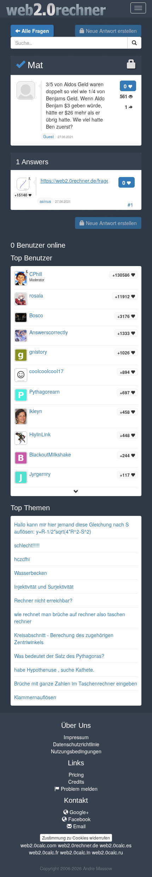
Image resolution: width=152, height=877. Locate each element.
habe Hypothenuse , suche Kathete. (54, 669)
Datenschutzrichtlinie (76, 744)
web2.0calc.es (115, 845)
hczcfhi (22, 559)
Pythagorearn (44, 391)
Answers (32, 162)
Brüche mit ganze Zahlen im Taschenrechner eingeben (75, 683)
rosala (36, 295)
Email (79, 826)
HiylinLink (40, 434)
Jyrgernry (40, 473)
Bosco (36, 315)
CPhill (35, 273)
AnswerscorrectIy (48, 332)
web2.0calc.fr (44, 852)
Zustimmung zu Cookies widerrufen (76, 838)
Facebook (78, 819)
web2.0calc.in (75, 852)
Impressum (76, 737)
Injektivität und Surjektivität (44, 586)
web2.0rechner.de (78, 845)
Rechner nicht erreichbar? (43, 600)
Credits (76, 781)
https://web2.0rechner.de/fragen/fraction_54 (90, 180)
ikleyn (35, 410)
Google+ (78, 812)
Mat (34, 65)
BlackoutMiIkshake (50, 454)
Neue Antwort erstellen (110, 30)
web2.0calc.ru (107, 852)
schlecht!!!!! (27, 545)
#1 (130, 204)
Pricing (76, 774)
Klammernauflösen (35, 697)
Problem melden (78, 788)
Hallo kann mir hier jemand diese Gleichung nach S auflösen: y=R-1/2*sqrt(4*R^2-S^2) (71, 528)
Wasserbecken (30, 572)
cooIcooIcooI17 (46, 371)
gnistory (38, 351)
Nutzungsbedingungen (76, 751)
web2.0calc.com (39, 845)
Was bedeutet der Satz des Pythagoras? (59, 655)
